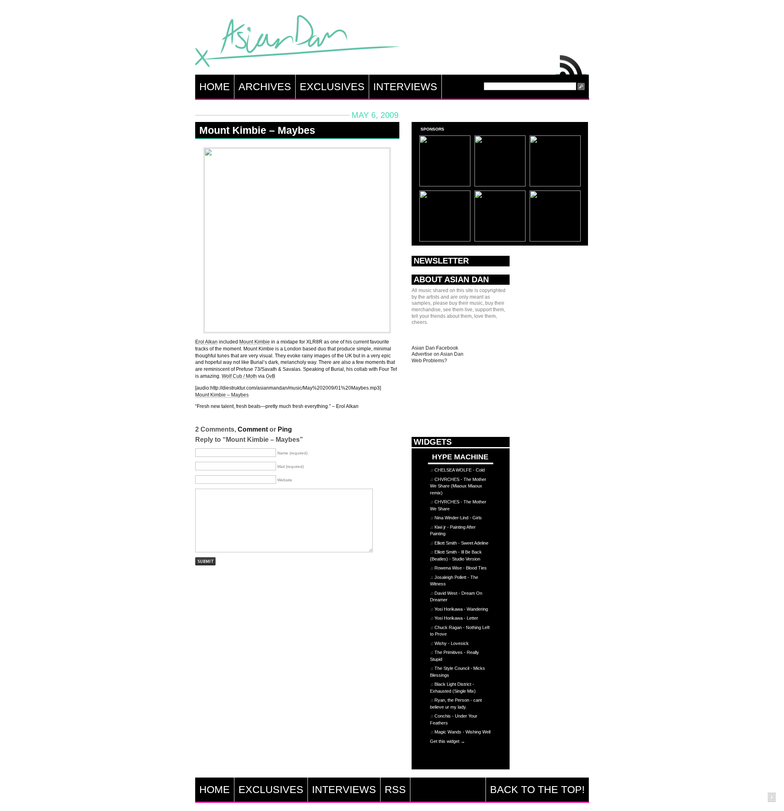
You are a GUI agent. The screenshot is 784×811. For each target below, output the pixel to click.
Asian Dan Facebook (435, 348)
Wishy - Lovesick (451, 643)
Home (214, 86)
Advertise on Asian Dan (437, 354)
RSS (571, 63)
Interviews (405, 86)
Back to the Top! (537, 789)
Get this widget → (447, 741)
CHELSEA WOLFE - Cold (459, 470)
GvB (270, 376)
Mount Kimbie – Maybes (257, 130)
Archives (264, 86)
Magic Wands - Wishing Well (462, 731)
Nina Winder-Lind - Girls (458, 517)
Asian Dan (297, 43)
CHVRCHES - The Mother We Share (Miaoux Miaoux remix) (458, 486)
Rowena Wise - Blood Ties (460, 567)
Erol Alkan (206, 342)
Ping (285, 429)
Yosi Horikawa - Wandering (461, 609)
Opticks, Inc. (772, 798)
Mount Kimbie (254, 342)
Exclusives (332, 86)
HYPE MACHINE (460, 457)
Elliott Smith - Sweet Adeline (461, 543)
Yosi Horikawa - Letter (456, 618)
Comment (253, 429)
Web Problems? (429, 360)
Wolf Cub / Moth (239, 376)
